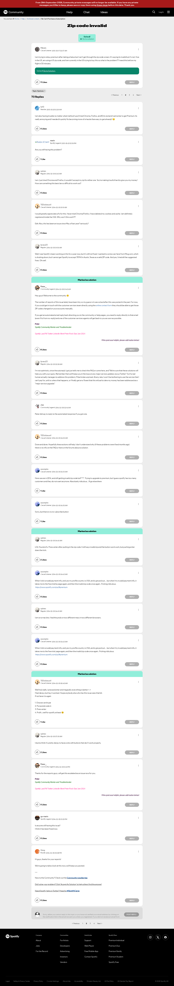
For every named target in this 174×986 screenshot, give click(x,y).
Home (17, 19)
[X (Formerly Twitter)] (158, 937)
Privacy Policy (38, 981)
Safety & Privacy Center (21, 981)
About (38, 940)
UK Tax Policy (109, 981)
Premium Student (116, 956)
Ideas (104, 12)
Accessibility (78, 981)
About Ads (67, 981)
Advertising (65, 951)
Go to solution (88, 39)
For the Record (42, 951)
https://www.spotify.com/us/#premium (51, 587)
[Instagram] (150, 937)
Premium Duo (114, 945)
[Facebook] (165, 937)
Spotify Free (114, 962)
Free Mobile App (91, 951)
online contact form (104, 305)
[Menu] (168, 12)
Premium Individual (116, 940)
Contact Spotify (90, 956)
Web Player (89, 945)
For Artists (64, 940)
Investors (64, 956)
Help (69, 12)
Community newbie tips (77, 877)
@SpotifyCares (73, 890)
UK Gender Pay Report (125, 981)
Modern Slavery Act (94, 981)
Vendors (63, 962)
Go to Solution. (49, 71)
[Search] (154, 12)
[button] (138, 49)
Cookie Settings (53, 981)
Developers (65, 945)
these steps (102, 5)
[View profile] (37, 49)
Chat (86, 12)
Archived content (33, 19)
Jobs (38, 945)
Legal (8, 981)
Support (87, 940)
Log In (161, 12)
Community (16, 12)
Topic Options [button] (38, 91)
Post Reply (131, 914)
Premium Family (115, 951)
